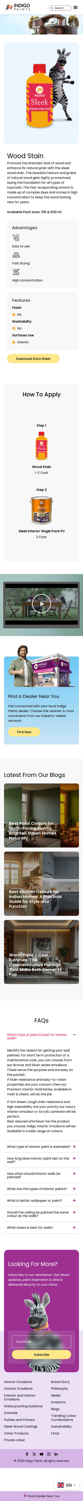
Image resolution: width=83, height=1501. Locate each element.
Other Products (16, 1433)
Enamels (11, 1413)
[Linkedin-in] (56, 1454)
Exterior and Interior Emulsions (20, 1397)
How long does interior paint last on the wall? (38, 1160)
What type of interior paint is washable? (38, 1146)
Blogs (55, 1409)
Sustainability (61, 1426)
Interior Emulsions (18, 1382)
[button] (75, 7)
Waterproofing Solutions (23, 1406)
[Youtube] (41, 1454)
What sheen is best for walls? (30, 1227)
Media (55, 1395)
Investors (58, 1402)
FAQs (55, 1433)
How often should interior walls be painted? (33, 1175)
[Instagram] (48, 1454)
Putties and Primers (19, 1419)
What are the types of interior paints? (37, 1189)
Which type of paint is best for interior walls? (37, 1036)
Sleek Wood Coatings (20, 1426)
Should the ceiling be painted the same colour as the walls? (38, 1214)
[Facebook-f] (27, 1454)
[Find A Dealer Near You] (25, 1495)
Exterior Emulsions (18, 1388)
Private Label (14, 1440)
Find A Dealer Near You (43, 1496)
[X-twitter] (34, 1454)
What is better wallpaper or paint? (34, 1200)
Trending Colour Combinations (63, 1417)
